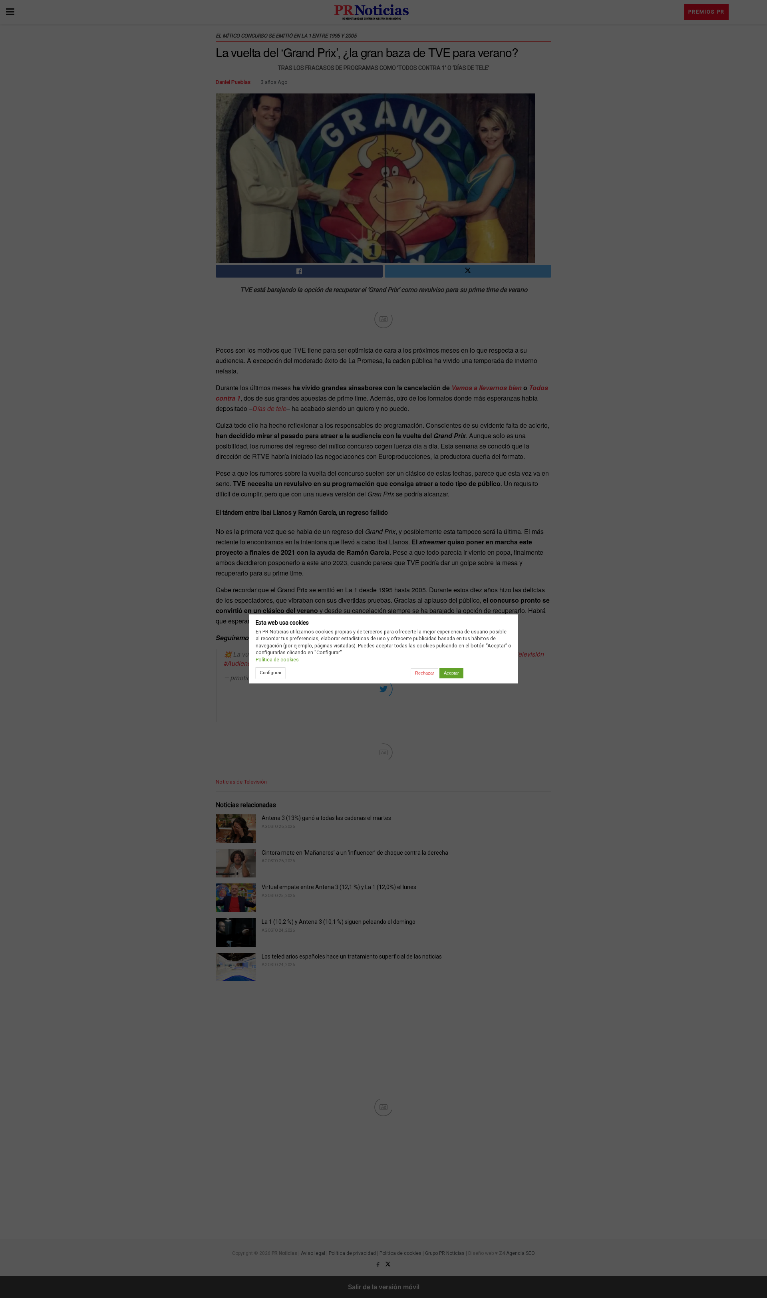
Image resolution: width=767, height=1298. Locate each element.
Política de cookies (277, 660)
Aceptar (451, 673)
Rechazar (424, 673)
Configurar (271, 672)
